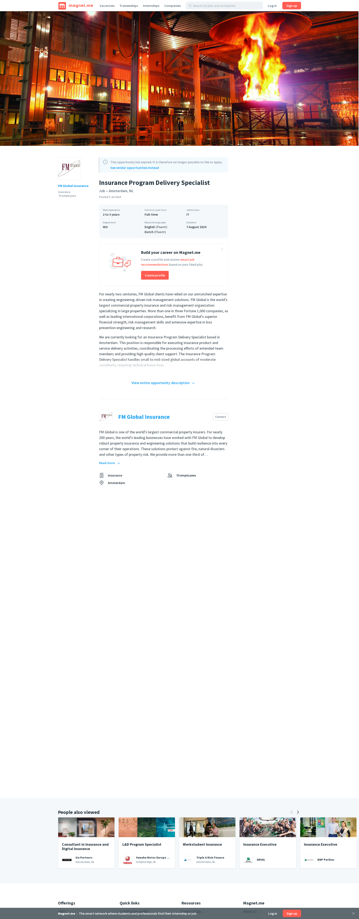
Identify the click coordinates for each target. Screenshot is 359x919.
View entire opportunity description (161, 382)
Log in (272, 6)
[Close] (353, 913)
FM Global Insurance (73, 186)
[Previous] (292, 812)
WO (105, 227)
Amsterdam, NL (121, 190)
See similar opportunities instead (134, 168)
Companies (172, 6)
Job (102, 190)
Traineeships (128, 6)
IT (187, 214)
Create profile (155, 275)
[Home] (75, 5)
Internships (151, 6)
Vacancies (107, 6)
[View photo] (179, 78)
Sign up (291, 6)
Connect (220, 417)
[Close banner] (222, 249)
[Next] (298, 812)
